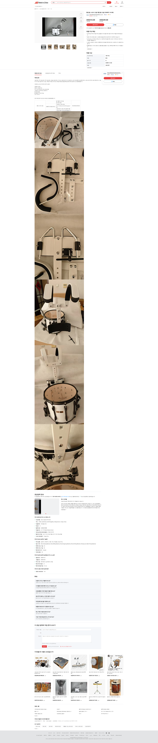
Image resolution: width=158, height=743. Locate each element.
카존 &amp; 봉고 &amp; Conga (40, 709)
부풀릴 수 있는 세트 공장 (68, 726)
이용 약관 (103, 738)
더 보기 (36, 728)
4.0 (109, 74)
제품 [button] (53, 2)
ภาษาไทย (103, 735)
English (41, 735)
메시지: (40, 636)
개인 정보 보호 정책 (65, 732)
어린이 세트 (38, 726)
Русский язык (82, 735)
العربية (91, 735)
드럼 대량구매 (87, 726)
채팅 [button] (115, 24)
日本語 (54, 735)
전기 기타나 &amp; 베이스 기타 (107, 711)
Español (62, 735)
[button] (105, 2)
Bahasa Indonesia (119, 735)
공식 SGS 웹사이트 (65, 496)
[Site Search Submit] (109, 2)
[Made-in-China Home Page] (41, 2)
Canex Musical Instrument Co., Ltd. (96, 14)
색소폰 (58, 709)
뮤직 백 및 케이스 (104, 713)
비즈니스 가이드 (101, 732)
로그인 (122, 3)
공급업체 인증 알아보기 (89, 732)
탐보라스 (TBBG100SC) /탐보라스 (113, 696)
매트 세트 (44, 726)
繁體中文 (49, 735)
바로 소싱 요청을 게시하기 (66, 646)
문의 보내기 (95, 24)
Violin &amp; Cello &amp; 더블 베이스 (64, 711)
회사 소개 (50, 732)
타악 (80, 713)
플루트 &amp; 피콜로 (105, 709)
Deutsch (67, 735)
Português (72, 735)
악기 (48, 8)
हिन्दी (99, 735)
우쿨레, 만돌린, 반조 (38, 713)
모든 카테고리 (39, 6)
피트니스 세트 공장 (79, 726)
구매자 (103, 6)
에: (40, 632)
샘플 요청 (109, 27)
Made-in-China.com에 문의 (74, 732)
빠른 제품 (82, 732)
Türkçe (108, 735)
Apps (116, 6)
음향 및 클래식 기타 (82, 711)
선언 (54, 732)
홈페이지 (36, 8)
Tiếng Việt (112, 735)
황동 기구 (36, 711)
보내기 (44, 646)
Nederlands (95, 735)
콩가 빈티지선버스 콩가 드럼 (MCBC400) (42, 696)
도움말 (110, 6)
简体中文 (45, 735)
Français (58, 735)
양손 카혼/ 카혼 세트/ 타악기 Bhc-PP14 (96, 672)
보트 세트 (51, 726)
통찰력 (96, 732)
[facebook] (106, 732)
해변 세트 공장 (58, 726)
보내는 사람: (39, 629)
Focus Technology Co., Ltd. (80, 737)
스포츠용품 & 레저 (42, 8)
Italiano (76, 735)
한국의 (87, 735)
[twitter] (109, 732)
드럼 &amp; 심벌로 (60, 713)
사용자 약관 (58, 732)
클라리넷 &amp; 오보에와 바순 (85, 709)
